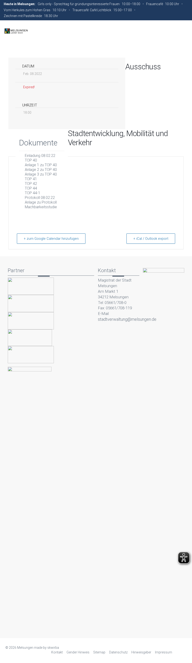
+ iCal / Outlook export (150, 238)
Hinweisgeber (141, 652)
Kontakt (57, 652)
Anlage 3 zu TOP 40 (41, 174)
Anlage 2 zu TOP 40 (41, 169)
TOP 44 (31, 188)
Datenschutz (118, 652)
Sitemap (99, 652)
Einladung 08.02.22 (40, 155)
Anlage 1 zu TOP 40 (41, 165)
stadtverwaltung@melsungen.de (127, 319)
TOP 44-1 (32, 193)
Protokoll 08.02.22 (40, 197)
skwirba (53, 647)
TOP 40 (31, 160)
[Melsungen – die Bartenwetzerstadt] (16, 30)
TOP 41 (31, 179)
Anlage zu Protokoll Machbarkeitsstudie (41, 204)
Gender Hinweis (77, 652)
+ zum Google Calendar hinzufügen (51, 238)
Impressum (163, 652)
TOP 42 (31, 183)
